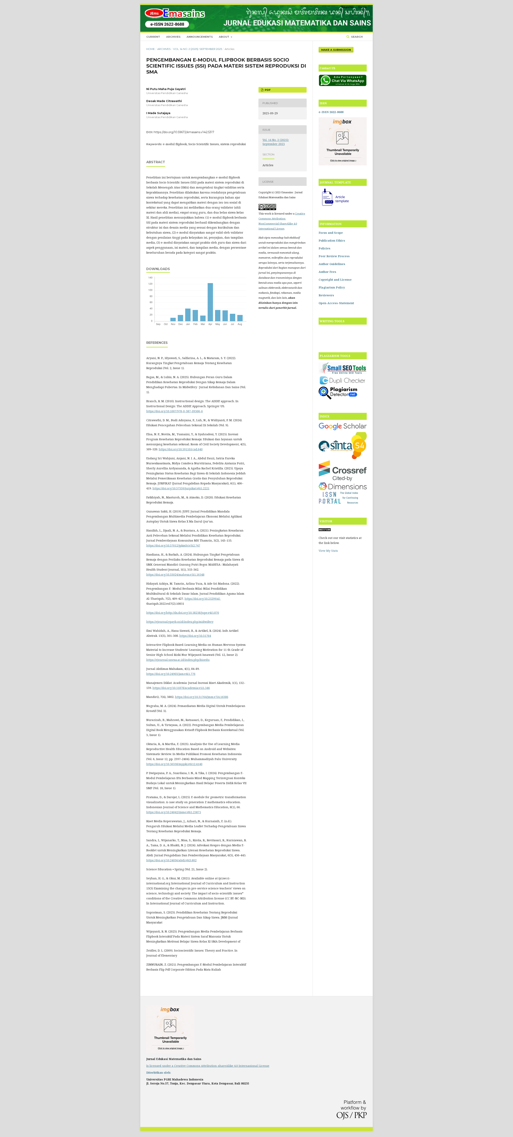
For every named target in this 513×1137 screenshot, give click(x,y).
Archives (173, 36)
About (224, 36)
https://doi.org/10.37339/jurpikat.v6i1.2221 (180, 488)
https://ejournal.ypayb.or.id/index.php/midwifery (179, 622)
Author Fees (327, 272)
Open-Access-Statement (336, 303)
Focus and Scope (331, 233)
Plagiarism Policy (332, 287)
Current (153, 36)
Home (150, 49)
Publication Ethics (332, 240)
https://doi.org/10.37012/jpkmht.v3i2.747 (173, 545)
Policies (324, 248)
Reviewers (326, 295)
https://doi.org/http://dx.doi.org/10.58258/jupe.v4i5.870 (182, 613)
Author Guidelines (332, 264)
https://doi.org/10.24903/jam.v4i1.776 (170, 674)
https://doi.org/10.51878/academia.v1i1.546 (181, 688)
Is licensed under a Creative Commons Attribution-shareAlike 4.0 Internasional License (207, 1066)
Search (356, 36)
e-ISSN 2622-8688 (331, 112)
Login (362, 7)
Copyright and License (335, 279)
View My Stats (328, 551)
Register (347, 7)
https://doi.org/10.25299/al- (203, 598)
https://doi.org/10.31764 (195, 636)
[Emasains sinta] (343, 458)
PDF (267, 89)
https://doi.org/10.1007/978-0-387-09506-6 (174, 411)
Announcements (200, 36)
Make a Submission (336, 49)
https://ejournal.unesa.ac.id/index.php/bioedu (178, 660)
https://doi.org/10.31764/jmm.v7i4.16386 (201, 697)
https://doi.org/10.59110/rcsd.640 (181, 449)
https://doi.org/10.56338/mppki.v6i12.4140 (174, 764)
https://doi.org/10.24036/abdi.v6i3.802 (171, 860)
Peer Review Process (334, 256)
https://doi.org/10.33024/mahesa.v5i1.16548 (175, 574)
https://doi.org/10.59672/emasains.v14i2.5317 (184, 132)
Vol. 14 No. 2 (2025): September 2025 (197, 49)
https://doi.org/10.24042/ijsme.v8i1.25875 (173, 812)
